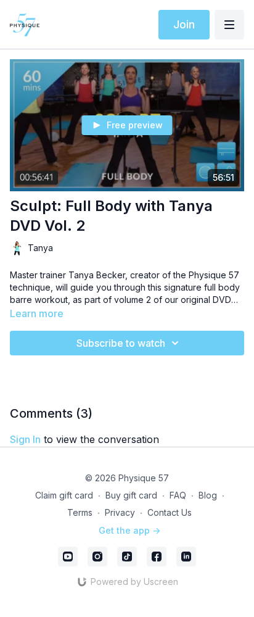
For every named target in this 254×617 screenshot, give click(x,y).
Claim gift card (64, 495)
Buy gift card (131, 495)
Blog (208, 495)
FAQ (178, 495)
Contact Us (169, 512)
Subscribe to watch (120, 343)
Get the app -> (129, 530)
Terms (79, 512)
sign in (25, 439)
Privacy (120, 512)
